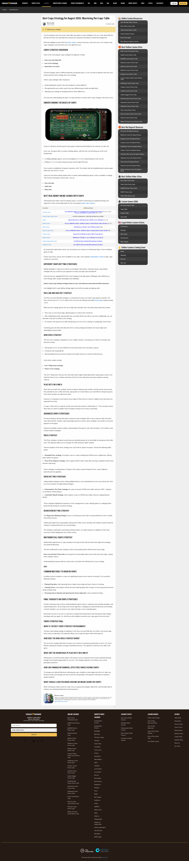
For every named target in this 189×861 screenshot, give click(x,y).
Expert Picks (36, 3)
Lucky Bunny (98, 769)
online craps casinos (87, 203)
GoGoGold (97, 756)
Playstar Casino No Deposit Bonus (130, 165)
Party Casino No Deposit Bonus (130, 162)
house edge (98, 300)
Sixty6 (96, 803)
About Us (177, 743)
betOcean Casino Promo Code (129, 62)
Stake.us (96, 816)
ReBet (96, 794)
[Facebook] (25, 741)
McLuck (96, 775)
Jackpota (96, 765)
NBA (95, 3)
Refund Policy (179, 730)
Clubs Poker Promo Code (128, 184)
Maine (122, 251)
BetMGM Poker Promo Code (129, 188)
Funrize (96, 753)
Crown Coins (97, 750)
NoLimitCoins (98, 781)
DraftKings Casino (47, 244)
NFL (89, 3)
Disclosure (105, 857)
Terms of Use (178, 727)
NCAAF (115, 3)
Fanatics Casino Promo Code (129, 87)
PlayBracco (97, 784)
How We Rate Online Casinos (129, 22)
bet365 (44, 220)
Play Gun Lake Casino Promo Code (131, 114)
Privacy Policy (179, 724)
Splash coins (98, 809)
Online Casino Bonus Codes (129, 30)
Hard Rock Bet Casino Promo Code (131, 98)
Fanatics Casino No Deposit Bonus (131, 150)
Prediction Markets (77, 3)
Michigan (123, 230)
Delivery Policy (179, 733)
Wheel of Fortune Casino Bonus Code (131, 121)
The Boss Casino (99, 737)
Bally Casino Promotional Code (129, 51)
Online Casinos (73, 714)
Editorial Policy (179, 740)
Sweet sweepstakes (100, 827)
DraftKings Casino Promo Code (129, 83)
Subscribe (183, 3)
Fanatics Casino (46, 212)
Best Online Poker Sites (127, 180)
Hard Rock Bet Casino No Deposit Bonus (132, 154)
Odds (142, 3)
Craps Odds (124, 209)
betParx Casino (46, 223)
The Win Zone (98, 830)
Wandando (97, 833)
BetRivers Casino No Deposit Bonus (131, 135)
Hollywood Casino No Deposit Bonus (131, 158)
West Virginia (124, 242)
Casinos (46, 3)
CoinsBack (97, 747)
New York (123, 263)
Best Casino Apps (126, 37)
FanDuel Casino (46, 234)
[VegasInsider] (34, 714)
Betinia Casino (46, 227)
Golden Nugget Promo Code (129, 95)
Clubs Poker (97, 743)
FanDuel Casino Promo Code (129, 91)
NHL (108, 3)
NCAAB (123, 3)
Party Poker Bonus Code (128, 196)
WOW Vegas (97, 837)
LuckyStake (97, 772)
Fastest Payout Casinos (127, 34)
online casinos (71, 42)
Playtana (96, 787)
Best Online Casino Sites (128, 26)
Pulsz (95, 791)
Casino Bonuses (13, 9)
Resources (159, 3)
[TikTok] (38, 741)
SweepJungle (98, 819)
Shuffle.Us (97, 800)
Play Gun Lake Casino (48, 230)
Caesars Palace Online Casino (50, 216)
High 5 (96, 762)
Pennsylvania (124, 238)
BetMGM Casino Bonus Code (129, 59)
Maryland (123, 255)
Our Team (177, 746)
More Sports (133, 3)
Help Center (178, 718)
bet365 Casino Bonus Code (128, 55)
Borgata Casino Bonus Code (129, 74)
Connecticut (124, 226)
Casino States (126, 714)
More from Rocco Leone (61, 701)
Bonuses (25, 3)
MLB (101, 3)
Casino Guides (153, 714)
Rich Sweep (97, 797)
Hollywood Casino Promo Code (129, 106)
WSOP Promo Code (126, 192)
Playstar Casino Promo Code (129, 118)
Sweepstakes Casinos (60, 3)
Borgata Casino (46, 237)
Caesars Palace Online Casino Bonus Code (74, 755)
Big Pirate (97, 734)
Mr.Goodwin (97, 778)
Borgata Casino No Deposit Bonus (130, 139)
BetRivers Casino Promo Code (129, 70)
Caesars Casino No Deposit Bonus (130, 142)
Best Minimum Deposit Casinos (130, 41)
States (150, 3)
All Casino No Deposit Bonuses (130, 131)
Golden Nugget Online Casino (50, 241)
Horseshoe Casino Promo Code (130, 102)
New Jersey (124, 234)
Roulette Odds (125, 213)
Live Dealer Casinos (153, 741)
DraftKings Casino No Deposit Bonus (131, 146)
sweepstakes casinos (97, 257)
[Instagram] (43, 741)
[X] (30, 741)
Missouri (123, 259)
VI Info (177, 714)
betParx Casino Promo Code (129, 66)
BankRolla (97, 731)
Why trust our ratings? (54, 29)
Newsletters (178, 721)
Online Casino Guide (153, 718)
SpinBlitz (96, 806)
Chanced (96, 740)
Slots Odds (124, 217)
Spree (96, 813)
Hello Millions (98, 759)
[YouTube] (34, 741)
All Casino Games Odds (127, 205)
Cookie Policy (178, 736)
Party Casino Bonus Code (128, 110)
